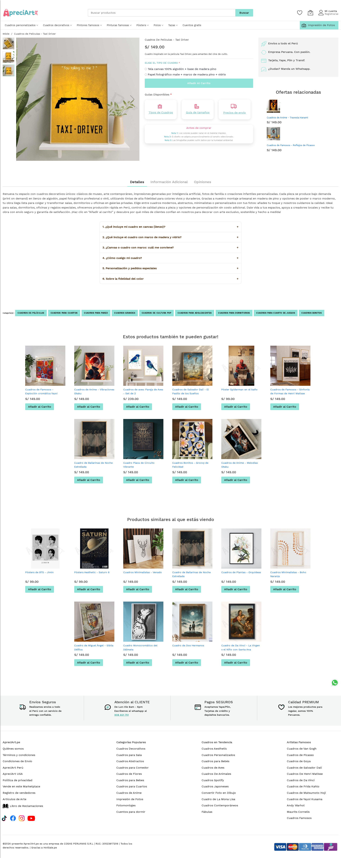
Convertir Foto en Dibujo (219, 792)
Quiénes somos (13, 748)
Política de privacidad (17, 780)
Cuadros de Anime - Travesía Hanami (287, 117)
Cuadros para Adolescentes (195, 313)
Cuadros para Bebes (130, 780)
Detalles (137, 182)
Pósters (141, 25)
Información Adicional (169, 182)
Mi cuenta (331, 11)
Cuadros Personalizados (218, 755)
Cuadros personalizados (20, 25)
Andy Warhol (296, 805)
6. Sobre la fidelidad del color (170, 278)
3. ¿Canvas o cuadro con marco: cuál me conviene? (170, 247)
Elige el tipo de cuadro (161, 63)
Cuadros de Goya (299, 761)
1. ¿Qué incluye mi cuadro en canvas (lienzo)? (170, 226)
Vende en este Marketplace (21, 786)
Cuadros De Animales (216, 773)
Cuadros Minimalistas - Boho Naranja (288, 574)
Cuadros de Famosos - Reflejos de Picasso (291, 145)
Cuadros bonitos (311, 313)
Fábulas (207, 811)
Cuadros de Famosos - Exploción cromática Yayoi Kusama (41, 393)
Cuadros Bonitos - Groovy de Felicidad (190, 464)
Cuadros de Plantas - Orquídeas (241, 572)
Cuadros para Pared (96, 313)
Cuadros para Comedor (132, 767)
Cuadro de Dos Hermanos (188, 645)
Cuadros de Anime (129, 792)
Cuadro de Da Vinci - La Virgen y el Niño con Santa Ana (240, 647)
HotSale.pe (50, 847)
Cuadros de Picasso (300, 755)
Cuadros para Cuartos (64, 313)
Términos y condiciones (19, 755)
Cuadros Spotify (213, 780)
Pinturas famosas (118, 25)
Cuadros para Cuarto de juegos (275, 313)
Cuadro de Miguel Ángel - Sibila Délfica (93, 647)
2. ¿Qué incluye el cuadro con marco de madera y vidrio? (170, 237)
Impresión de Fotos (320, 25)
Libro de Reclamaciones (26, 806)
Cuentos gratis (192, 25)
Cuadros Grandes (124, 313)
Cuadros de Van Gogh (301, 748)
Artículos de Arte (14, 799)
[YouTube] (31, 817)
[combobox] (161, 13)
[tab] (137, 181)
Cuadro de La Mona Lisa (218, 799)
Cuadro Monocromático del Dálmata (140, 647)
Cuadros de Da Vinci (301, 780)
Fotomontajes (126, 805)
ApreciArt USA (13, 773)
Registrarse (331, 13)
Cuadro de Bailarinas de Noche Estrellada (93, 464)
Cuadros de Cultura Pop (156, 313)
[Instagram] (22, 817)
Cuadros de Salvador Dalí (304, 767)
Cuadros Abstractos (130, 761)
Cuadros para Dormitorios (234, 313)
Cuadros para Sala (129, 755)
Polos (157, 25)
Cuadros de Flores (129, 773)
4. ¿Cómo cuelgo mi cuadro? (170, 258)
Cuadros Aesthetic (214, 748)
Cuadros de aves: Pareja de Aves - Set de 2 (143, 391)
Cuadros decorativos (56, 25)
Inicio (6, 33)
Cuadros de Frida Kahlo (303, 786)
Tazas (171, 25)
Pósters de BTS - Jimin (39, 572)
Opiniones (202, 182)
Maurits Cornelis (298, 811)
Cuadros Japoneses (215, 786)
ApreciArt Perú (13, 767)
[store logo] (20, 12)
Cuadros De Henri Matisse (305, 773)
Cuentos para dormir (130, 811)
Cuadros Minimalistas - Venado (142, 572)
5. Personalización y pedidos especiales (170, 268)
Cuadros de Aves (213, 767)
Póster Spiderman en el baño (239, 389)
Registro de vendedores (19, 792)
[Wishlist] (299, 12)
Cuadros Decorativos (130, 748)
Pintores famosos (88, 25)
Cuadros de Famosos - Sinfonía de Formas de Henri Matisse (290, 391)
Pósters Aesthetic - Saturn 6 (92, 572)
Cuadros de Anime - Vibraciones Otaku (94, 391)
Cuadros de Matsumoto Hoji (306, 792)
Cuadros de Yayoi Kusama (304, 799)
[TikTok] (4, 817)
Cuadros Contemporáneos (220, 805)
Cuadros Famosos (299, 818)
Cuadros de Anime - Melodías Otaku (239, 464)
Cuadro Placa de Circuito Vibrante (139, 464)
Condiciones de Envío (17, 761)
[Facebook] (13, 817)
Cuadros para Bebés (215, 761)
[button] (23, 99)
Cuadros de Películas (31, 313)
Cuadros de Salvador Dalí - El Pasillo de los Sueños (190, 391)
